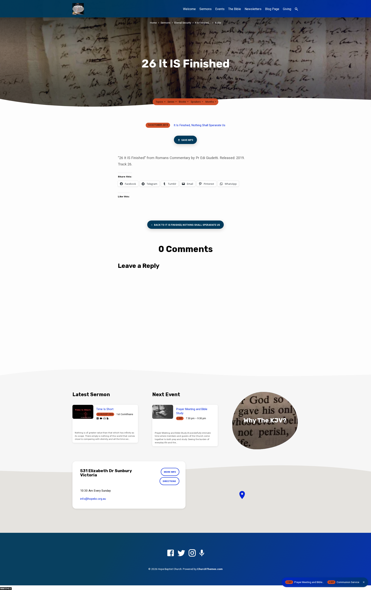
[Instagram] (192, 553)
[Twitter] (181, 553)
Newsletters (253, 9)
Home (153, 22)
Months (209, 101)
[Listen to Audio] (104, 418)
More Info (170, 472)
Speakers (196, 101)
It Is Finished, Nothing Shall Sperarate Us (199, 125)
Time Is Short (104, 409)
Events (220, 9)
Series (171, 101)
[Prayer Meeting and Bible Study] (162, 412)
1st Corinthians (125, 414)
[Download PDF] (107, 418)
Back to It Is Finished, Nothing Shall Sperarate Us (186, 225)
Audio (218, 22)
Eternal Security (182, 22)
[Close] (363, 582)
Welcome (189, 9)
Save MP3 (187, 140)
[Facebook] (170, 553)
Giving (287, 9)
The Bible (234, 9)
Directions (169, 481)
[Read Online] (97, 418)
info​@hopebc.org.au (93, 499)
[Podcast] (202, 553)
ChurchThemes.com (210, 568)
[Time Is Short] (82, 412)
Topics (159, 101)
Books (183, 101)
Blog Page (272, 9)
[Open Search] (296, 9)
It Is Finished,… (203, 22)
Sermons (205, 9)
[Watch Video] (101, 418)
